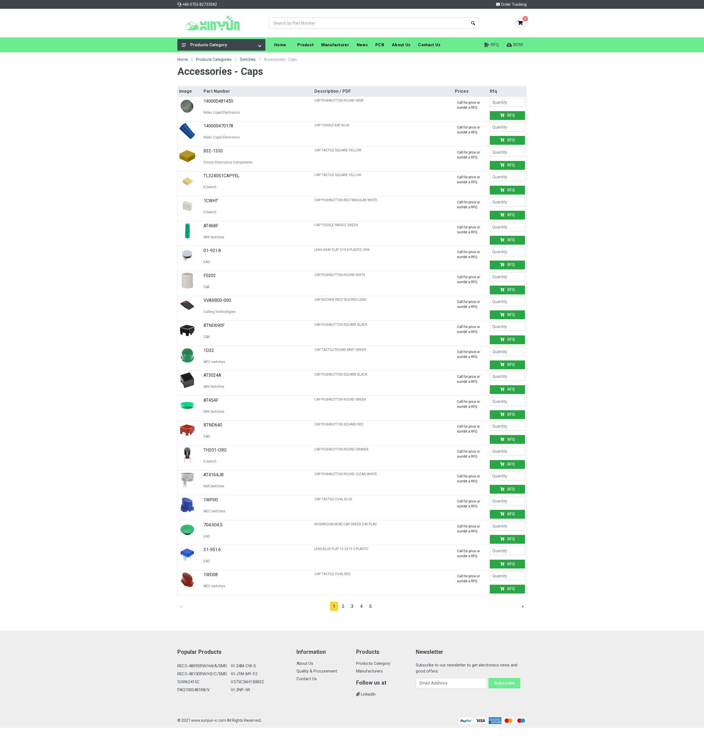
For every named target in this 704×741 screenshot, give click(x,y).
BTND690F (214, 325)
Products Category (208, 44)
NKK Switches (214, 237)
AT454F (211, 400)
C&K (207, 287)
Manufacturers (369, 671)
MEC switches (214, 362)
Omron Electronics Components (228, 162)
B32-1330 (213, 151)
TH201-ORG (215, 450)
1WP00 (211, 499)
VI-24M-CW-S (243, 665)
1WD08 (211, 574)
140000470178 (218, 125)
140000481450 (218, 101)
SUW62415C (188, 681)
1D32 (209, 350)
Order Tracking (514, 4)
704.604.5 (213, 524)
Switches (248, 59)
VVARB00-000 (217, 300)
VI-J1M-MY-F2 (244, 673)
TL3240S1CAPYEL (222, 175)
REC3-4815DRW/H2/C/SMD (202, 673)
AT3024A (212, 375)
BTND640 (213, 425)
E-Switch (210, 187)
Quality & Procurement (316, 671)
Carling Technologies (220, 312)
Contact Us (306, 678)
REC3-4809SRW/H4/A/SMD (202, 665)
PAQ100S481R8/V (193, 689)
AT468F (211, 225)
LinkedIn (368, 694)
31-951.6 (212, 549)
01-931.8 (212, 250)
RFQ (511, 115)
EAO (207, 262)
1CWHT (211, 200)
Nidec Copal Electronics (222, 112)
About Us (304, 663)
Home (182, 59)
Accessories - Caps (280, 59)
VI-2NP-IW (240, 689)
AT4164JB (214, 474)
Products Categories (214, 59)
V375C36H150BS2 (247, 681)
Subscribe (504, 683)
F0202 (210, 275)
